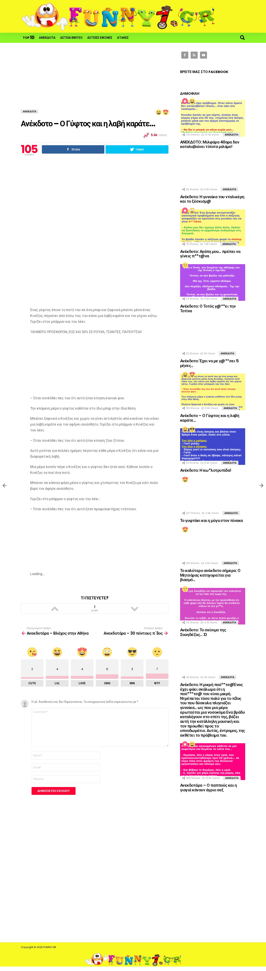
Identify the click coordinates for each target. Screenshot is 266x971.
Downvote (134, 608)
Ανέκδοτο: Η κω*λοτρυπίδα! (205, 470)
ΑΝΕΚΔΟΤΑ (47, 37)
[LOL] (192, 101)
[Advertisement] (94, 80)
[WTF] (185, 265)
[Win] (192, 429)
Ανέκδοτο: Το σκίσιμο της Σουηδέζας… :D (203, 632)
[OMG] (192, 210)
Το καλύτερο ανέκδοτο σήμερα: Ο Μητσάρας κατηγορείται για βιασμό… (210, 575)
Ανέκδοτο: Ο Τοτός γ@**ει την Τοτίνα (208, 308)
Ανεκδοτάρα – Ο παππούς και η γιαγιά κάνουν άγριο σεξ (208, 787)
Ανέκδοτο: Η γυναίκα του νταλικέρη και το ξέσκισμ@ (212, 199)
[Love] (192, 374)
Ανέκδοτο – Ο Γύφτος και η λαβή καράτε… (209, 418)
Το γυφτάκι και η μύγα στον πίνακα (211, 520)
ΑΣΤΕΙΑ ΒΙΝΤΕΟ (71, 37)
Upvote (55, 608)
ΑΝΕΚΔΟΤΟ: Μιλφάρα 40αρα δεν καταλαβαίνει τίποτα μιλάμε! (209, 144)
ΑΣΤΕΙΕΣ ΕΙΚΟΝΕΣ (99, 37)
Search (242, 37)
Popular (185, 101)
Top (28, 37)
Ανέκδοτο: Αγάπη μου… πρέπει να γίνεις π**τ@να (210, 254)
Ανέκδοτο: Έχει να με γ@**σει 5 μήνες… (209, 363)
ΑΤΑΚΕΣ (123, 37)
